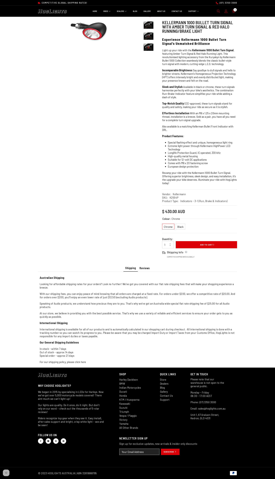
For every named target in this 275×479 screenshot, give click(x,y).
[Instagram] (48, 441)
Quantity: (167, 239)
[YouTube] (63, 441)
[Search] (218, 11)
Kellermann (179, 194)
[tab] (130, 268)
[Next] (148, 56)
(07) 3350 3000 (228, 2)
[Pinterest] (56, 441)
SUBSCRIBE (169, 452)
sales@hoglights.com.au (212, 408)
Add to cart (206, 244)
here (83, 362)
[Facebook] (40, 441)
